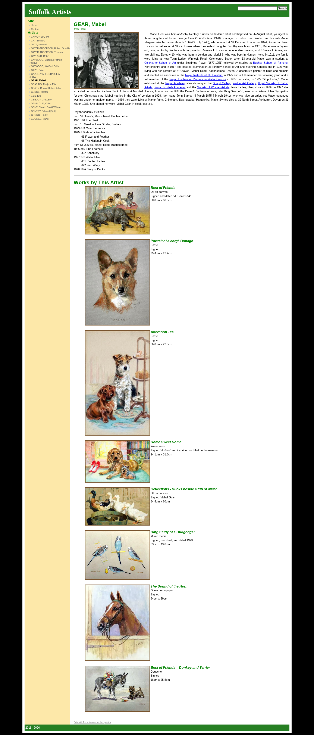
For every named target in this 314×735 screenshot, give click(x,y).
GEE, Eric (36, 95)
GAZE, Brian (37, 70)
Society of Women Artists (213, 87)
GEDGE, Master (39, 92)
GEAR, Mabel (38, 80)
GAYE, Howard (39, 44)
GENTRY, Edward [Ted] (43, 111)
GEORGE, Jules (39, 115)
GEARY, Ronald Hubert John (46, 88)
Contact (35, 29)
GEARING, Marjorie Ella (43, 84)
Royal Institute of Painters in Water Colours (197, 79)
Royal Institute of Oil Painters (204, 75)
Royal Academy (175, 83)
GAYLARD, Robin (40, 56)
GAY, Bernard (38, 40)
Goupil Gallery (222, 83)
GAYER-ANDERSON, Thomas (47, 52)
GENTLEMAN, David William (45, 107)
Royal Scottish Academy (169, 87)
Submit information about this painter (92, 722)
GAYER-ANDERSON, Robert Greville (50, 48)
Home (34, 25)
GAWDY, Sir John (40, 36)
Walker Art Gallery (244, 83)
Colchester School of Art (160, 62)
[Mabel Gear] (106, 60)
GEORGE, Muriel (40, 119)
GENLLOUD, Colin (40, 103)
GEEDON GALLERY (42, 99)
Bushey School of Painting (270, 62)
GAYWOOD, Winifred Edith (45, 66)
